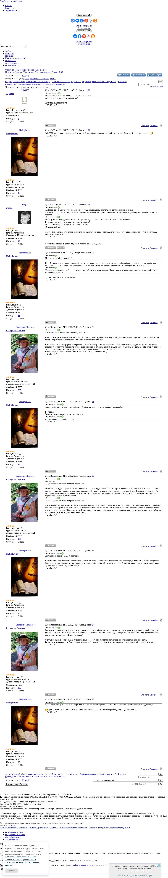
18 (89, 204)
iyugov (25, 204)
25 (93, 699)
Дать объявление (12, 837)
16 (89, 90)
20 (93, 327)
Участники (28, 72)
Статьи (8, 5)
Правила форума (42, 72)
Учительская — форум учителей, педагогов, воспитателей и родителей (84, 81)
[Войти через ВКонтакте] (77, 21)
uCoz (13, 825)
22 (93, 476)
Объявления (10, 65)
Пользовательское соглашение (13, 828)
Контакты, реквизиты (38, 828)
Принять (11, 871)
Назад (24, 75)
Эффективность (12, 10)
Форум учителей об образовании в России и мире (27, 81)
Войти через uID (84, 15)
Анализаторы (11, 63)
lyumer (26, 79)
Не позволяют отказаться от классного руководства (42, 84)
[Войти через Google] (91, 21)
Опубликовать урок (14, 832)
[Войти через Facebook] (82, 21)
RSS (61, 72)
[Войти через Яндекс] (86, 21)
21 (93, 401)
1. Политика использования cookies (20, 857)
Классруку (10, 8)
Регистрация (84, 28)
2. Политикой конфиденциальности (20, 859)
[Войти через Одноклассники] (95, 21)
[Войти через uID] (73, 21)
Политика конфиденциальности (73, 828)
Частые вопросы (12, 839)
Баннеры (53, 828)
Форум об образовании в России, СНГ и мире (25, 70)
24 (93, 625)
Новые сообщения (13, 72)
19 (93, 253)
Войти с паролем (84, 26)
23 (93, 550)
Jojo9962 (25, 90)
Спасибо (154, 125)
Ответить (145, 125)
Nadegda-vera (25, 130)
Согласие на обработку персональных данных (109, 828)
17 (89, 130)
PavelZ (53, 79)
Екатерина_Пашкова (39, 79)
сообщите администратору (84, 865)
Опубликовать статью (15, 834)
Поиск (54, 72)
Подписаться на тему (156, 86)
